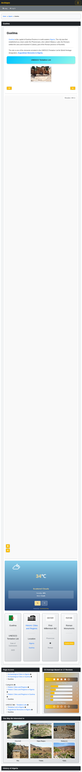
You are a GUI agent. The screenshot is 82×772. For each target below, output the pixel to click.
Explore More (69, 643)
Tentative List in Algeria (16, 707)
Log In (14, 8)
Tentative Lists (22, 705)
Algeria (10, 16)
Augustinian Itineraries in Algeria (19, 709)
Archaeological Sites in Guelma (19, 677)
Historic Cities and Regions (18, 687)
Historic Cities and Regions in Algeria (21, 689)
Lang (5, 8)
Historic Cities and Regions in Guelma (21, 694)
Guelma (11, 39)
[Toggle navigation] (78, 3)
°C (37, 603)
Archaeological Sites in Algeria (19, 674)
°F (44, 603)
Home (4, 16)
